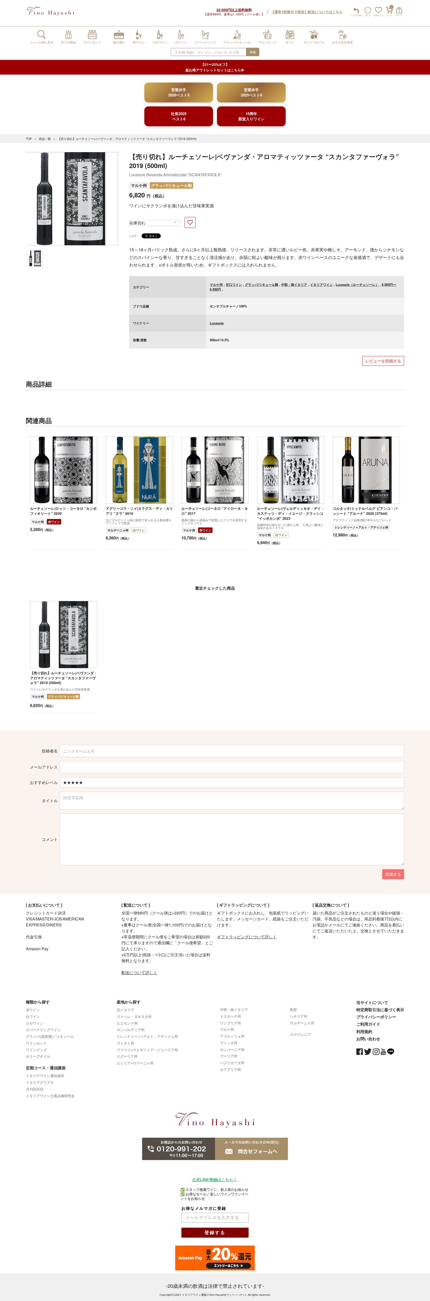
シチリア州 (298, 1016)
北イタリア (125, 1009)
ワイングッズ (36, 1049)
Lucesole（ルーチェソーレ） (357, 284)
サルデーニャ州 (118, 530)
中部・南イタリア (294, 284)
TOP (29, 138)
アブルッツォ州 (232, 1036)
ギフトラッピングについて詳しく (247, 937)
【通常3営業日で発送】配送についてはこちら (307, 11)
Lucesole (217, 323)
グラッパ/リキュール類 (171, 185)
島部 (293, 1009)
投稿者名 (50, 751)
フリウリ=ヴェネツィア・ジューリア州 (147, 1049)
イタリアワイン (321, 284)
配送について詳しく (139, 972)
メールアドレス (44, 767)
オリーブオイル (38, 1056)
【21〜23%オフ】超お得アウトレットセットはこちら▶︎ (215, 67)
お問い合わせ (368, 1038)
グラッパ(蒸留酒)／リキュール (50, 1036)
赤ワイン (54, 522)
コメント (50, 839)
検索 (253, 52)
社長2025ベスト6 (178, 116)
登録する (215, 1232)
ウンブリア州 (230, 1022)
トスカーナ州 (230, 1016)
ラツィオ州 (228, 1042)
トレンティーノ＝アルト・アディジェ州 (361, 527)
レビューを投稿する (383, 361)
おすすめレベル (44, 782)
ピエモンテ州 (127, 1023)
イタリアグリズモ (40, 1082)
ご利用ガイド (368, 1024)
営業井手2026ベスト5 (178, 92)
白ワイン (139, 530)
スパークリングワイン (43, 1029)
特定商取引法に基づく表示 (380, 1009)
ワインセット (36, 1043)
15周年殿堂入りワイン (251, 116)
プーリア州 (228, 1055)
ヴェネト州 (125, 1043)
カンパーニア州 (232, 1049)
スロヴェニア (300, 1034)
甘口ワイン (234, 284)
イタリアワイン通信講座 (45, 1075)
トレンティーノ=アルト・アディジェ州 (147, 1036)
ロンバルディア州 (131, 1029)
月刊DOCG (34, 1088)
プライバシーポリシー (376, 1017)
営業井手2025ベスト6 (251, 92)
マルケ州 (139, 185)
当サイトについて (372, 1002)
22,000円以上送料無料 (234, 9)
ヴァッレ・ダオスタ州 (134, 1016)
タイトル (50, 801)
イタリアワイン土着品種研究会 (50, 1095)
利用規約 (364, 1031)
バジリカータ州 (232, 1062)
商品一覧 (45, 138)
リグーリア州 (127, 1056)
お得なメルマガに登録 (203, 1208)
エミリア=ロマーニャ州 (135, 1062)
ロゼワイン (34, 1023)
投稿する (393, 874)
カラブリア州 (230, 1069)
